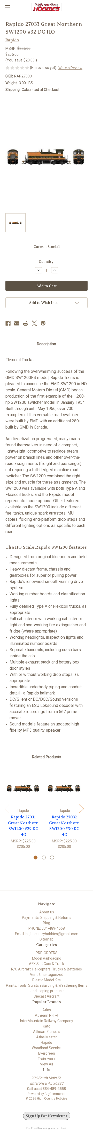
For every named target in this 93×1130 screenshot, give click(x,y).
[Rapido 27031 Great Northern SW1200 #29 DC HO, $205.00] (23, 787)
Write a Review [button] (70, 68)
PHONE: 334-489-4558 (46, 928)
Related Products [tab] (46, 757)
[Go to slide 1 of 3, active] (35, 857)
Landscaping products (47, 991)
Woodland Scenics (46, 1048)
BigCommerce (55, 1094)
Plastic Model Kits (46, 980)
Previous (7, 808)
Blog (46, 923)
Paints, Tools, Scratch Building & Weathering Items (46, 985)
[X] (34, 323)
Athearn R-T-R (46, 1015)
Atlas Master (46, 1037)
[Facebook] (8, 323)
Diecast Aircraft (46, 996)
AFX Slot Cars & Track (46, 964)
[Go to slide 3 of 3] (52, 857)
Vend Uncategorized (46, 975)
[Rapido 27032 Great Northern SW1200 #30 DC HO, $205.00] (64, 787)
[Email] (16, 323)
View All (46, 1064)
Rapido (46, 1042)
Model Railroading (46, 958)
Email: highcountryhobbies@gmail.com (46, 934)
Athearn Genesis (46, 1032)
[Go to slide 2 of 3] (44, 857)
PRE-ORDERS (47, 953)
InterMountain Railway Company (46, 1021)
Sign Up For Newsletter (46, 1115)
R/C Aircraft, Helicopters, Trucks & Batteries (46, 969)
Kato (46, 1026)
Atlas (46, 1010)
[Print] (25, 323)
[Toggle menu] (7, 7)
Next (81, 808)
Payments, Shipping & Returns (46, 917)
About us (46, 912)
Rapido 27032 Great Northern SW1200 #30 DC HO (64, 826)
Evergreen (46, 1053)
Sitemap (46, 939)
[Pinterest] (43, 323)
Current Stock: (47, 246)
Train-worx (46, 1059)
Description (46, 344)
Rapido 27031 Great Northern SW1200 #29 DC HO (23, 826)
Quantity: (46, 261)
